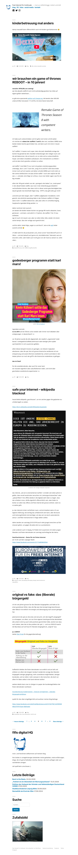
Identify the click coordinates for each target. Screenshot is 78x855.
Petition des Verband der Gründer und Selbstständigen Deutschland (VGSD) (38, 785)
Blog (28, 66)
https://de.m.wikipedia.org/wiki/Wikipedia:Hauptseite (29, 407)
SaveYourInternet (41, 580)
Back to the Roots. (19, 779)
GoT (23, 247)
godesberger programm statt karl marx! (36, 262)
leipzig (34, 580)
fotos (21, 7)
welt (52, 225)
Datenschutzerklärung (48, 848)
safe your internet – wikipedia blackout (33, 391)
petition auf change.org (35, 98)
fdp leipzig (24, 580)
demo (20, 580)
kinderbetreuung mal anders (33, 23)
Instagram (14, 850)
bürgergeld (16, 714)
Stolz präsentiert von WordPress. (33, 848)
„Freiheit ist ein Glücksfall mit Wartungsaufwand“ (31, 782)
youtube (44, 66)
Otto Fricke (20, 634)
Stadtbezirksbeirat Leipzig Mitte (24, 789)
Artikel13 (16, 580)
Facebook (56, 848)
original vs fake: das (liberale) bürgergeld (33, 596)
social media (29, 7)
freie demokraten (26, 714)
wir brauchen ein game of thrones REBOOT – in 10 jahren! (36, 80)
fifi (18, 7)
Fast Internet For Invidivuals (22, 5)
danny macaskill (38, 66)
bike (33, 66)
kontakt (37, 7)
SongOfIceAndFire (32, 247)
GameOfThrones (18, 247)
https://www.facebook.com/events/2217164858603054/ (30, 542)
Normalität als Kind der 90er (23, 791)
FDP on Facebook (40, 324)
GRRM (26, 247)
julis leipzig (29, 580)
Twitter (62, 848)
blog (14, 7)
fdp (20, 714)
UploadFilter (15, 582)
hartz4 (32, 714)
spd (35, 714)
